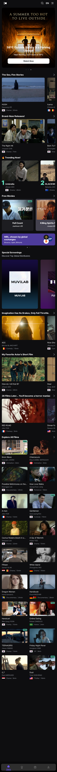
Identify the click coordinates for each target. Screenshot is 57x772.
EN (47, 3)
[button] (26, 69)
